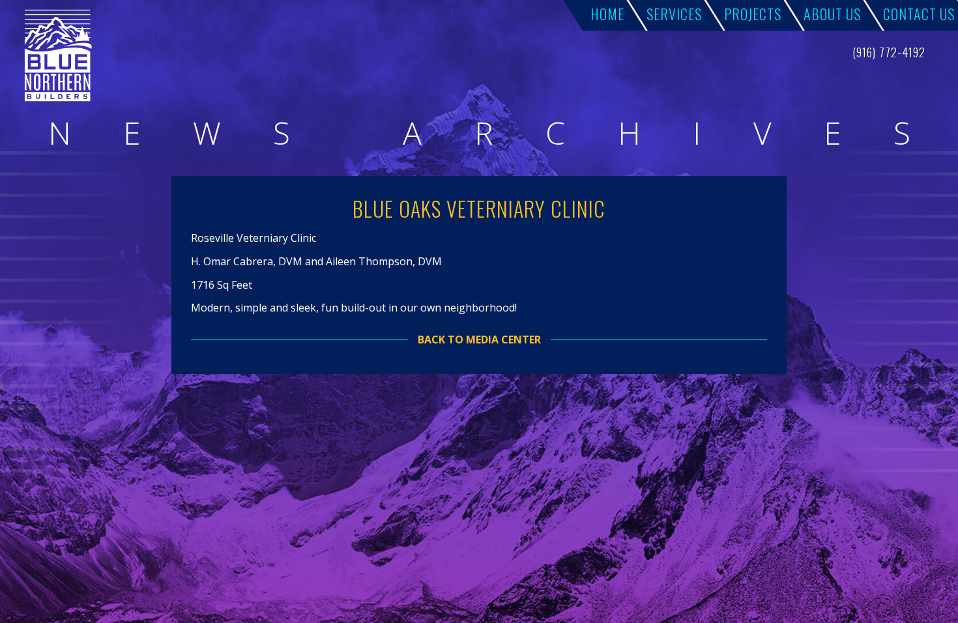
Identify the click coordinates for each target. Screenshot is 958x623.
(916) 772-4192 (888, 52)
